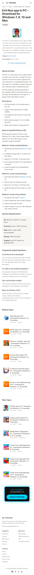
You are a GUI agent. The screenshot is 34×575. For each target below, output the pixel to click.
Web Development (23, 536)
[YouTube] (12, 572)
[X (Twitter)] (15, 572)
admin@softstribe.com (12, 526)
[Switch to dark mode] (31, 3)
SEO (19, 539)
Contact (4, 554)
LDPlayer (22, 197)
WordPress (5, 534)
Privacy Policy (6, 556)
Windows (4, 541)
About (3, 551)
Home (3, 6)
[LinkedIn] (22, 572)
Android (4, 536)
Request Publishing (17, 497)
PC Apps (9, 6)
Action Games (12, 56)
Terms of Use (6, 559)
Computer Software (24, 541)
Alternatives (5, 539)
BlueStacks (22, 148)
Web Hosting (22, 534)
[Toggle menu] (3, 2)
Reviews (4, 544)
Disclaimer (5, 561)
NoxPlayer (22, 177)
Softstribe (9, 518)
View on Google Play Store (18, 63)
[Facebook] (18, 572)
